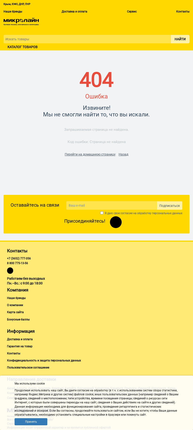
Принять (31, 421)
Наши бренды (13, 11)
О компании (15, 305)
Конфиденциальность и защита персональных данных (44, 360)
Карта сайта (15, 312)
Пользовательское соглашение (28, 367)
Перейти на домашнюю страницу (90, 154)
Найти (180, 39)
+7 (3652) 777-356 (19, 258)
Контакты (182, 11)
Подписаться (169, 206)
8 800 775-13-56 (17, 263)
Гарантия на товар (19, 346)
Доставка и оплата (74, 11)
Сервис (132, 11)
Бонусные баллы (18, 319)
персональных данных (167, 213)
